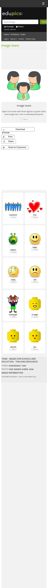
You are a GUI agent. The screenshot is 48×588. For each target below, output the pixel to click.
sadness (13, 250)
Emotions (15, 34)
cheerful (13, 347)
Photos (21, 27)
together (25, 369)
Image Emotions (15, 365)
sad (35, 280)
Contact (21, 39)
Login (6, 39)
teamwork (13, 215)
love (34, 215)
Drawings (10, 27)
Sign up (13, 39)
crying (13, 280)
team (23, 34)
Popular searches (10, 29)
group (31, 369)
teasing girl (13, 314)
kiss (34, 347)
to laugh (35, 314)
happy (35, 247)
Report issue (30, 39)
